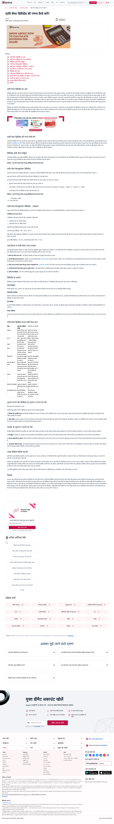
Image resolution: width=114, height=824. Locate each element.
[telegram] (86, 755)
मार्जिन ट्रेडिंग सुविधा (27, 764)
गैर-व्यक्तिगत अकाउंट (68, 760)
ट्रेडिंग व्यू (45, 770)
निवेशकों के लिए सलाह (7, 802)
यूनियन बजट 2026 (6, 770)
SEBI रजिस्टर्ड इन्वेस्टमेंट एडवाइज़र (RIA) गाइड (22, 562)
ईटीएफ (69, 626)
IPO (16, 612)
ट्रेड (35, 2)
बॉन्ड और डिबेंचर (16, 626)
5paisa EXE (46, 764)
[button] (108, 3)
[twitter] (93, 755)
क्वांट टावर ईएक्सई (46, 774)
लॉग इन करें (101, 2)
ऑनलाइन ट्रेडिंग (42, 605)
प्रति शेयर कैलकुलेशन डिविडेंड (18, 64)
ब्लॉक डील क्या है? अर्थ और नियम (22, 579)
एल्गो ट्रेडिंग (95, 626)
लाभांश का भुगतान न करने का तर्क (19, 78)
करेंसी (95, 619)
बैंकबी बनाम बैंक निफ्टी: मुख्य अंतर (22, 545)
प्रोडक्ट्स (40, 2)
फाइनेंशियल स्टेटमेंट (17, 143)
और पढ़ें (22, 590)
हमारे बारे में (5, 754)
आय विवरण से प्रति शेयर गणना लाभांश (21, 69)
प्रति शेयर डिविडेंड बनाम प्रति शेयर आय (21, 73)
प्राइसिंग (47, 2)
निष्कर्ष (11, 83)
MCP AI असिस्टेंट (46, 766)
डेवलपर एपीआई (46, 772)
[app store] (105, 773)
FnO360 (45, 758)
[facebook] (97, 755)
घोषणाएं (4, 772)
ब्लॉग (3, 768)
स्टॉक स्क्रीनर (26, 762)
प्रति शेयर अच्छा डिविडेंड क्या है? (16, 665)
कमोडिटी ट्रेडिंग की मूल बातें (95, 605)
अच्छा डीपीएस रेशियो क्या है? (18, 80)
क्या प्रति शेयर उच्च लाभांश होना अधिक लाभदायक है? (74, 665)
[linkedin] (100, 755)
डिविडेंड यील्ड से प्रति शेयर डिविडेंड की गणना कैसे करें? (22, 678)
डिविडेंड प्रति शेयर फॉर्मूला (17, 62)
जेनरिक (16, 619)
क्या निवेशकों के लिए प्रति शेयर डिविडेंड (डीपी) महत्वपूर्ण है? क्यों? (77, 652)
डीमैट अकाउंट (16, 605)
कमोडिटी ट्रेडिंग (26, 758)
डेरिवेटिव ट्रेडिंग (26, 756)
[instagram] (90, 755)
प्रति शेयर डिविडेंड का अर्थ (17, 57)
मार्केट (52, 2)
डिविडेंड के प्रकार (15, 71)
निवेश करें (29, 2)
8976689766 (103, 745)
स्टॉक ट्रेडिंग (25, 754)
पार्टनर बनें (62, 2)
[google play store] (91, 773)
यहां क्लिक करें (70, 635)
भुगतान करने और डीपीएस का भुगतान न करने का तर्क (24, 76)
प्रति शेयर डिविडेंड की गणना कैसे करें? (18, 652)
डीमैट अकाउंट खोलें (22, 527)
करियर (4, 760)
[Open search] (69, 3)
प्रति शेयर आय (43, 265)
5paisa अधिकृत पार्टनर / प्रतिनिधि (71, 758)
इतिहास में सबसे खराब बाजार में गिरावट (22, 568)
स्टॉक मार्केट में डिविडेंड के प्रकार (22, 574)
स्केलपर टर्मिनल (46, 754)
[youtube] (104, 755)
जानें (57, 2)
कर (95, 612)
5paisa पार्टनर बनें (67, 756)
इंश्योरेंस (42, 626)
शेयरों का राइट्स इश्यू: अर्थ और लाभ (22, 557)
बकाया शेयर (46, 259)
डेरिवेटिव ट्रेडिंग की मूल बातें (68, 612)
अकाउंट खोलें (93, 2)
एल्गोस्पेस (45, 768)
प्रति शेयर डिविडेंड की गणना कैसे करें (20, 59)
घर (6, 8)
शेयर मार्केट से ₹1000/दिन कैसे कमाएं (22, 551)
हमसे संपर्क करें (4, 796)
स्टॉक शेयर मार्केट (24, 8)
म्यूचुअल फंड (68, 605)
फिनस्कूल (4, 764)
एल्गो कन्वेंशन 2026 (6, 758)
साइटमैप (4, 762)
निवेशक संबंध (5, 756)
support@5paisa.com (97, 739)
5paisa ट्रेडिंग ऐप (47, 762)
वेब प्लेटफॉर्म (45, 756)
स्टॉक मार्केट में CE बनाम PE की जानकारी (22, 585)
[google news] (108, 755)
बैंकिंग (68, 619)
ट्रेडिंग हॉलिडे (42, 612)
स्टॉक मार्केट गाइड (13, 8)
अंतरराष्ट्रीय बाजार (42, 619)
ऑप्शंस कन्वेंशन (6, 766)
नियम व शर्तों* (24, 530)
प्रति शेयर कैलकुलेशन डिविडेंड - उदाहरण (22, 66)
